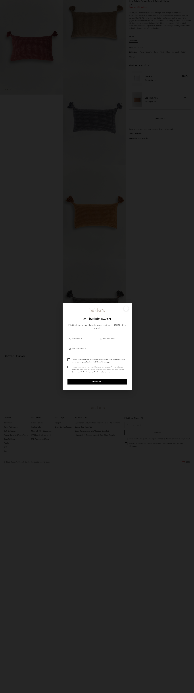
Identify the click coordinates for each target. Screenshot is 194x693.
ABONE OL (97, 382)
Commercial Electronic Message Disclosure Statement (91, 372)
